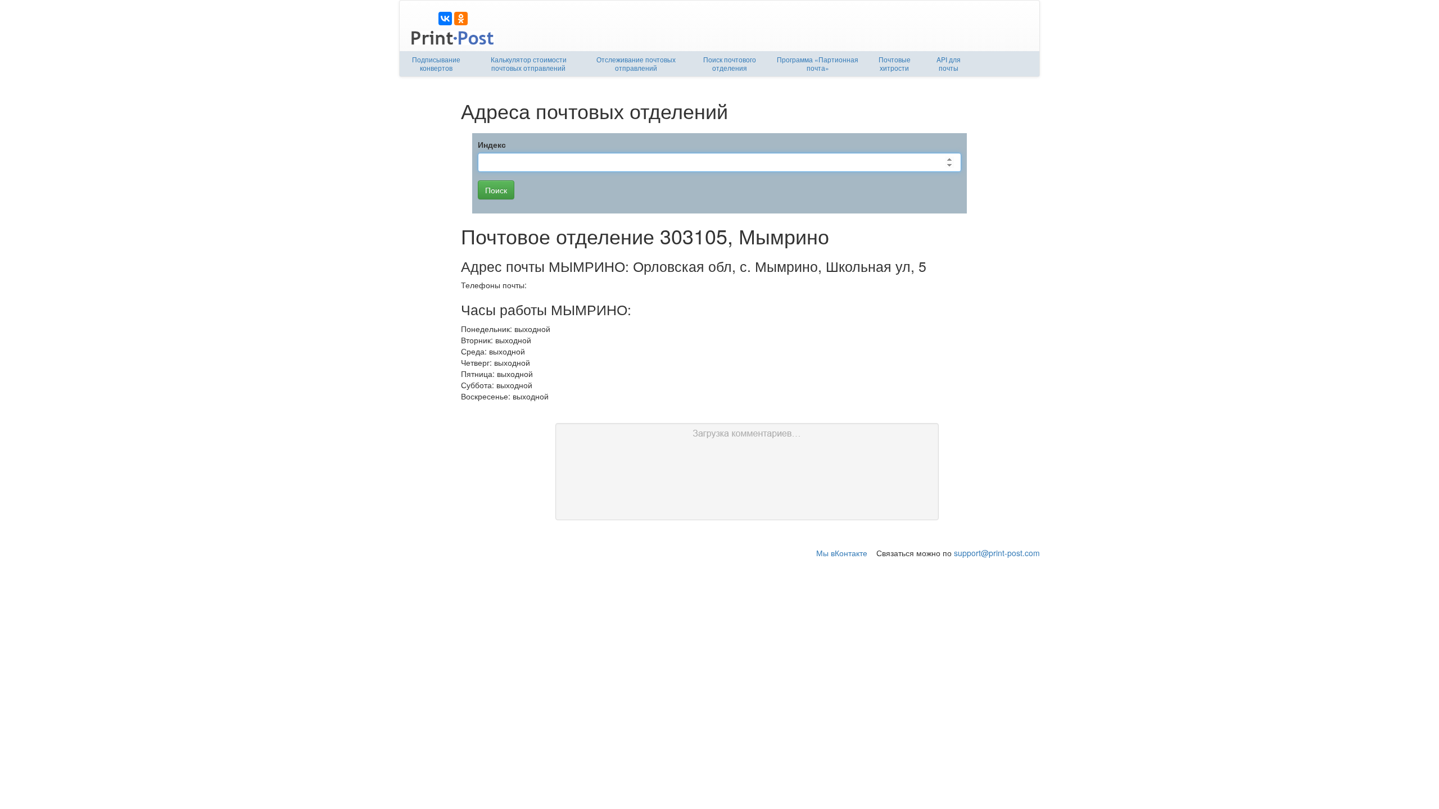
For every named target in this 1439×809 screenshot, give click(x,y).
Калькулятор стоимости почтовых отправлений (529, 63)
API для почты (948, 63)
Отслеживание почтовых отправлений (636, 63)
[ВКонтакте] (445, 18)
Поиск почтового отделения (729, 63)
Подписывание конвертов (436, 63)
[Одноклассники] (461, 18)
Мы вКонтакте (841, 552)
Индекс (492, 144)
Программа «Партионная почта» (817, 63)
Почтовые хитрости (895, 63)
